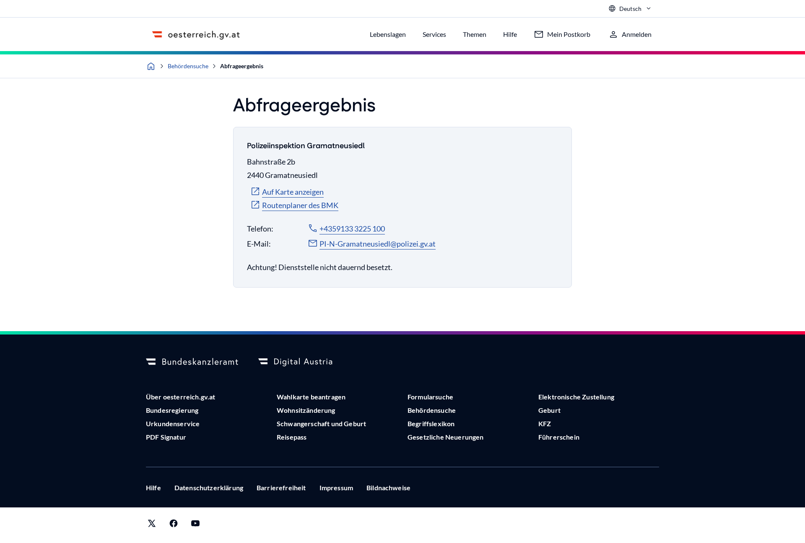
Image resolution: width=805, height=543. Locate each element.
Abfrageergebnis (241, 65)
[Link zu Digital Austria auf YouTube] (195, 525)
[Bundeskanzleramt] (192, 362)
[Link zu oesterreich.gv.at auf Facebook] (173, 525)
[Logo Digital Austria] (304, 362)
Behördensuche (188, 65)
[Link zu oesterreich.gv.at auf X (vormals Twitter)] (152, 525)
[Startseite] (151, 66)
